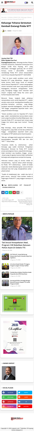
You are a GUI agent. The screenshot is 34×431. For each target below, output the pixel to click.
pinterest (10, 402)
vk (26, 402)
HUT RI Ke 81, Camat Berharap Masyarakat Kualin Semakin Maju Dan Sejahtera (21, 256)
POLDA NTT (27, 185)
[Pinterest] (14, 192)
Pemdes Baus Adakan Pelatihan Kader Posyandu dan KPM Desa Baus (21, 273)
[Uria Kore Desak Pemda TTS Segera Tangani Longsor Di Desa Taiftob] (5, 266)
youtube (26, 406)
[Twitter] (6, 192)
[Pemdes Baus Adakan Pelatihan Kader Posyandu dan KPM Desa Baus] (5, 274)
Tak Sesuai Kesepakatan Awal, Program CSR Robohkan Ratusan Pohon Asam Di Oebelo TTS (16, 245)
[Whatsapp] (10, 192)
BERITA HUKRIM (13, 185)
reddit (26, 397)
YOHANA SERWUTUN (14, 17)
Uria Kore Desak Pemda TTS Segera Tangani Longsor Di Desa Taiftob (20, 265)
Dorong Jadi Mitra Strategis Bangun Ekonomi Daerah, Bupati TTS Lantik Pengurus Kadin (20, 282)
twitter (26, 392)
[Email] (17, 192)
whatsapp (10, 397)
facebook (10, 392)
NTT (21, 185)
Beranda (4, 17)
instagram (10, 406)
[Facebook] (3, 192)
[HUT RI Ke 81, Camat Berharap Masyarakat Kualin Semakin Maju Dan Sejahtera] (5, 257)
